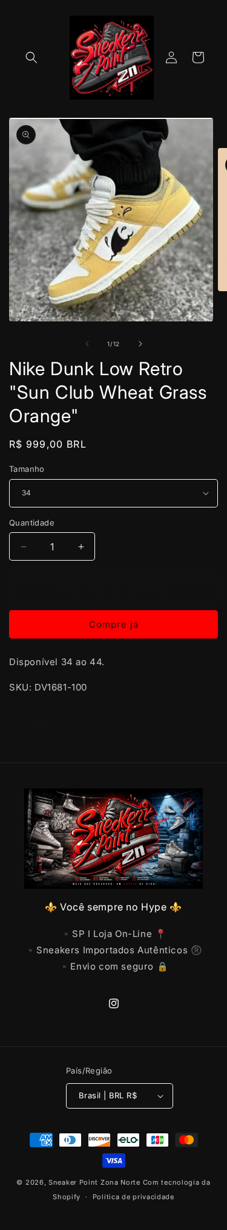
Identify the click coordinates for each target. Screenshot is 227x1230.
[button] (31, 57)
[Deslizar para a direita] (140, 343)
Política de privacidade (133, 1197)
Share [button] (33, 723)
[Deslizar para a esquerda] (87, 343)
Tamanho (27, 469)
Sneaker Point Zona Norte (94, 1182)
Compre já (114, 624)
